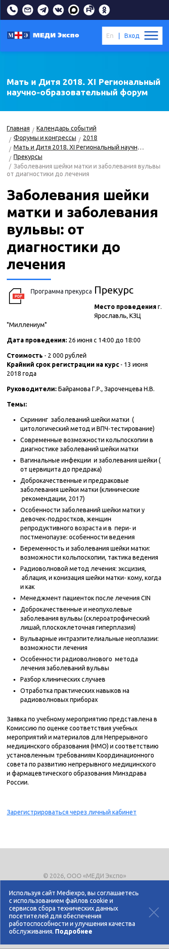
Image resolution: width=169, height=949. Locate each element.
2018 (90, 137)
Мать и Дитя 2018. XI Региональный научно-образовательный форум (80, 147)
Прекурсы (28, 156)
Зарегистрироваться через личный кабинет (72, 812)
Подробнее (73, 931)
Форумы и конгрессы (45, 137)
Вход (132, 35)
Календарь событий (66, 128)
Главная (18, 128)
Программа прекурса (61, 291)
